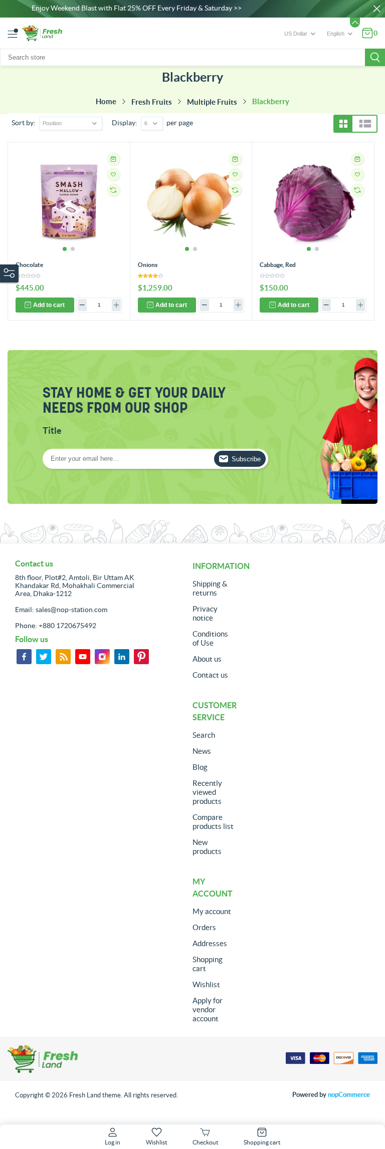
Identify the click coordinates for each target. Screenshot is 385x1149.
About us (207, 659)
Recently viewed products (207, 792)
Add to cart (49, 305)
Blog (200, 767)
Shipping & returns (210, 588)
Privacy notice (205, 613)
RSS (63, 656)
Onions (147, 264)
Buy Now (113, 158)
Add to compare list (113, 189)
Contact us (210, 675)
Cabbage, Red (278, 264)
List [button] (365, 124)
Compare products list (213, 821)
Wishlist (206, 984)
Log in (112, 1142)
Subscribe (246, 459)
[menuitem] (213, 588)
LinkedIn (121, 656)
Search (375, 57)
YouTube (82, 656)
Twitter (43, 656)
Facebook (24, 656)
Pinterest (141, 656)
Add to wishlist (113, 174)
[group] (69, 203)
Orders (204, 927)
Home (106, 101)
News (201, 751)
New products (207, 846)
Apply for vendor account (207, 1009)
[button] (65, 249)
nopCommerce (349, 1094)
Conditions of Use (210, 638)
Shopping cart (207, 964)
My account (211, 911)
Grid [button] (343, 124)
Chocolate (29, 264)
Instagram (102, 656)
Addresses (209, 943)
